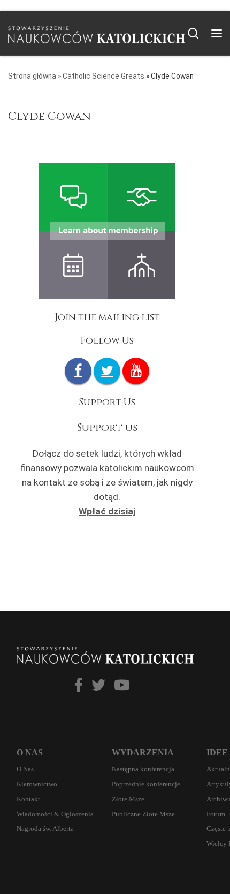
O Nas (25, 769)
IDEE (217, 752)
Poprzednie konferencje (146, 784)
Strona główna (32, 76)
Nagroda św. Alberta (45, 828)
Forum (215, 814)
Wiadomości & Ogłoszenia (55, 814)
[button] (82, 685)
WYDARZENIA (143, 752)
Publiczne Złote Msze (143, 814)
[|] (96, 32)
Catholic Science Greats (103, 76)
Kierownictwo (37, 784)
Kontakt (28, 799)
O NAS (30, 752)
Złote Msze (128, 799)
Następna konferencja (143, 769)
